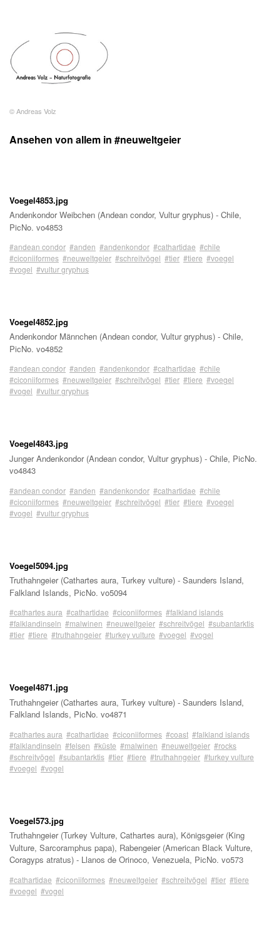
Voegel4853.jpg (38, 200)
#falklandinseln (35, 623)
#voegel (220, 258)
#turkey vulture (130, 634)
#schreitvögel (138, 258)
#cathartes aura (36, 612)
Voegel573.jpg (36, 821)
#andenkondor (124, 246)
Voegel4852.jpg (38, 322)
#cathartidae (174, 246)
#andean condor (37, 246)
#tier (172, 258)
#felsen (77, 745)
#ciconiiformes (34, 258)
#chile (210, 246)
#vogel (21, 269)
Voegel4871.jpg (38, 687)
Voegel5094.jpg (38, 566)
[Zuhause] (59, 58)
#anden (82, 246)
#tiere (193, 258)
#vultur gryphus (62, 269)
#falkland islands (194, 612)
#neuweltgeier (87, 258)
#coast (177, 734)
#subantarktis (231, 623)
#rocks (225, 745)
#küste (105, 745)
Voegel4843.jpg (38, 443)
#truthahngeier (76, 634)
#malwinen (84, 623)
